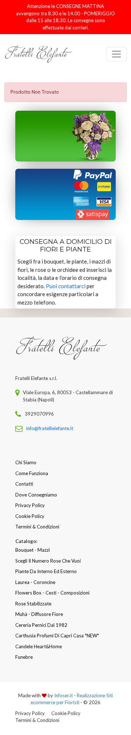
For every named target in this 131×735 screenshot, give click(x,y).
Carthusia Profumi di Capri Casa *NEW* (57, 635)
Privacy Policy (30, 505)
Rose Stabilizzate (33, 604)
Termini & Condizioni (37, 527)
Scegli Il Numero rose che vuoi (48, 561)
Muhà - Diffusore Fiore (39, 614)
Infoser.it (63, 695)
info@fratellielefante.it (49, 428)
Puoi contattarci (66, 286)
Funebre (24, 657)
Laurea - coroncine (35, 582)
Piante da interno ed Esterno (46, 571)
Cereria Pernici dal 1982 (41, 625)
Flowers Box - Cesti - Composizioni (52, 593)
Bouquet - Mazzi (32, 550)
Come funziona (31, 473)
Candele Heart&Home (38, 646)
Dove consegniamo (36, 495)
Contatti (24, 484)
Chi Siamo (25, 462)
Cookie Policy (29, 516)
